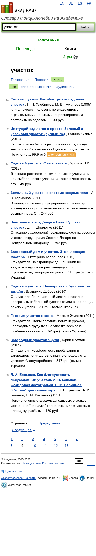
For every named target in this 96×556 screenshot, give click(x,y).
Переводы (25, 49)
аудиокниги (65, 87)
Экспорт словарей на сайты (18, 477)
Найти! (85, 27)
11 (45, 446)
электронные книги (36, 87)
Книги (70, 49)
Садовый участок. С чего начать (39, 163)
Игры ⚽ (70, 57)
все (13, 87)
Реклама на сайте (53, 463)
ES (80, 3)
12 (56, 446)
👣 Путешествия (11, 471)
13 (67, 446)
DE (71, 3)
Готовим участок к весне (32, 316)
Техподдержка (32, 463)
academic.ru (19, 7)
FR (89, 3)
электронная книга (61, 154)
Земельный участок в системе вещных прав (49, 193)
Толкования (48, 40)
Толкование (20, 79)
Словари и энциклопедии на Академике (42, 18)
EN (62, 3)
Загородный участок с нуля (35, 340)
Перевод (41, 79)
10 (34, 446)
